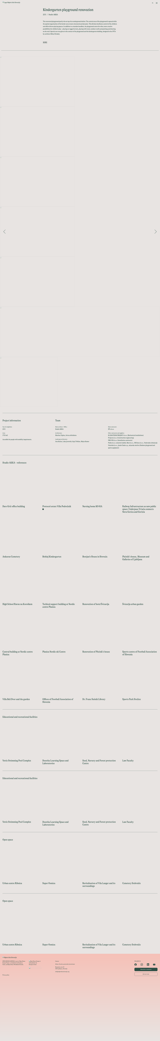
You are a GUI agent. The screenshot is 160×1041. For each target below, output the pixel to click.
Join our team (146, 974)
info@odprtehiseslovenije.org (62, 971)
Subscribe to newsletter (146, 969)
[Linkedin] (149, 964)
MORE (45, 42)
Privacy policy (5, 975)
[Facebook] (136, 964)
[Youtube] (155, 964)
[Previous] (4, 232)
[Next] (155, 232)
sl (152, 3)
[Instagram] (143, 964)
